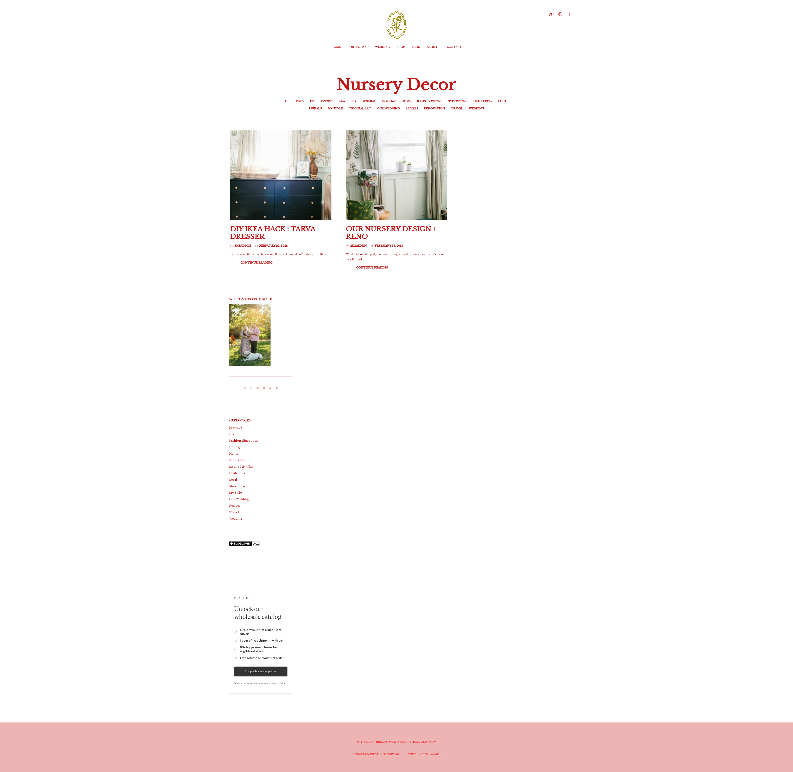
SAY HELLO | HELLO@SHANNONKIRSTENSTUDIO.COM (396, 741)
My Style (235, 492)
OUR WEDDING (388, 108)
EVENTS (327, 101)
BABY (300, 101)
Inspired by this (241, 466)
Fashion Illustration (243, 440)
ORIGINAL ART (360, 108)
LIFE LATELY (482, 101)
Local (233, 479)
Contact (454, 46)
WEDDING (476, 108)
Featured (235, 427)
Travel (234, 512)
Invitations (237, 473)
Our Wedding (239, 499)
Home (336, 46)
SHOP (400, 46)
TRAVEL (457, 108)
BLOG (416, 46)
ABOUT (432, 46)
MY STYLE (335, 108)
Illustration (237, 460)
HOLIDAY (389, 101)
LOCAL (503, 101)
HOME (406, 101)
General (369, 101)
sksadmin (243, 245)
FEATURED (347, 101)
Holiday (235, 447)
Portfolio (357, 46)
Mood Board (238, 486)
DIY (312, 101)
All (287, 101)
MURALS (315, 108)
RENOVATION (434, 108)
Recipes (234, 505)
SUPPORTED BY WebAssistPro (422, 754)
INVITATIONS (457, 101)
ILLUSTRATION (429, 101)
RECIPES (412, 108)
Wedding (382, 46)
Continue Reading (257, 262)
